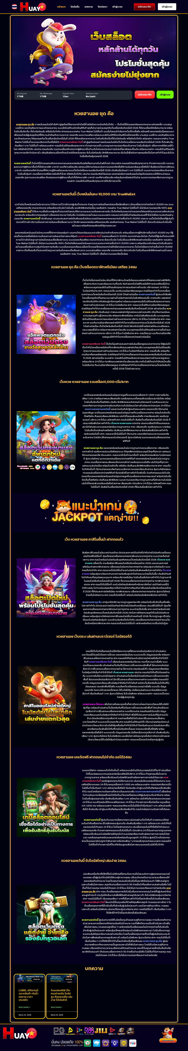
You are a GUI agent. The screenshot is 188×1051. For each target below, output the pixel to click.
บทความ (88, 6)
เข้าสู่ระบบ (117, 6)
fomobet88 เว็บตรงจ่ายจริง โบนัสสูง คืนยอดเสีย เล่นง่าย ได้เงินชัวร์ (61, 995)
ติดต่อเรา (102, 6)
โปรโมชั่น (75, 6)
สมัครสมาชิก (145, 94)
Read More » (24, 1007)
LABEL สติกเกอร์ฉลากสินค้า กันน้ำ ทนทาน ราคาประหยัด (28, 995)
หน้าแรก (61, 6)
